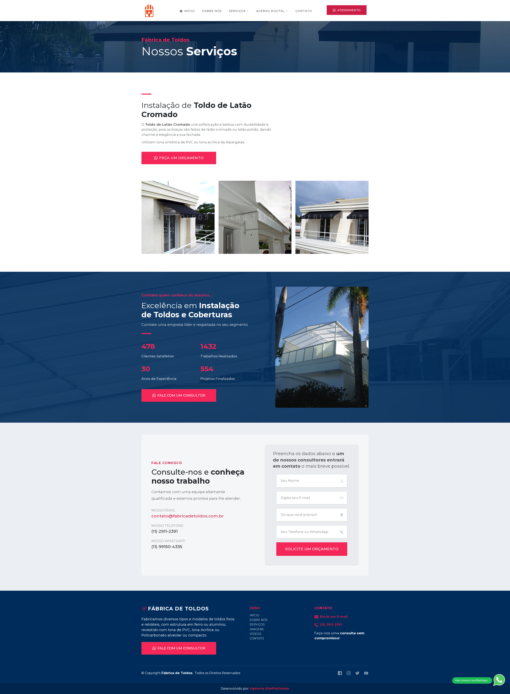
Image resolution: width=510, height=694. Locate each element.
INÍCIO (254, 615)
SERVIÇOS (257, 624)
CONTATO (257, 638)
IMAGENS (257, 629)
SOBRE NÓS (259, 620)
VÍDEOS (255, 634)
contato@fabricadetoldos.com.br (187, 515)
